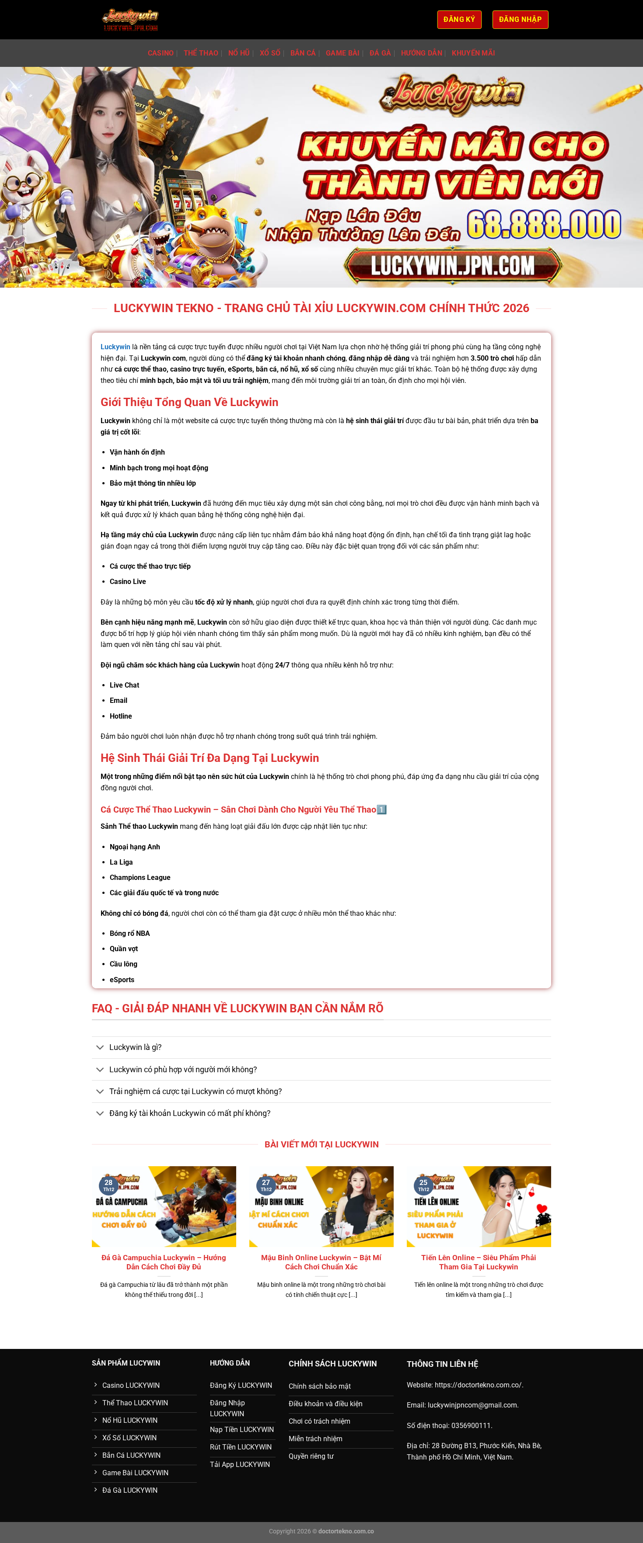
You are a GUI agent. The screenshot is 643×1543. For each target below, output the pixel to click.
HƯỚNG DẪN (421, 53)
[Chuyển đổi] (100, 1048)
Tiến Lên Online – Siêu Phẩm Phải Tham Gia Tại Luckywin (478, 1263)
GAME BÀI (343, 53)
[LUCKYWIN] (130, 19)
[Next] (552, 1243)
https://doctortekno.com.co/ (478, 1385)
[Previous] (90, 1243)
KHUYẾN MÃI (473, 53)
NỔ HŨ (239, 53)
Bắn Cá (303, 53)
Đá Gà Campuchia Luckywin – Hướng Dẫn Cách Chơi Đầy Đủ (163, 1263)
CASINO (161, 53)
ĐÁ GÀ (380, 53)
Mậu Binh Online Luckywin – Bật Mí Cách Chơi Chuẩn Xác (321, 1263)
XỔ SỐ (270, 53)
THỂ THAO (201, 53)
